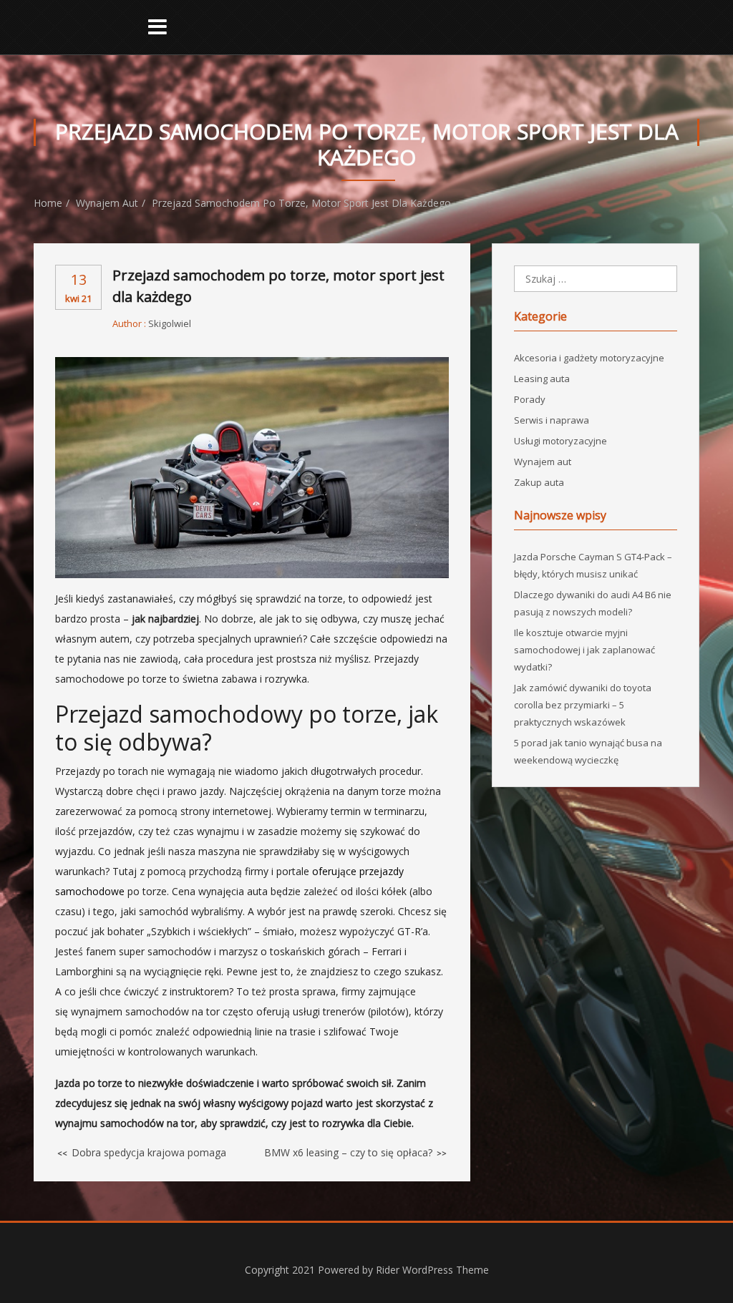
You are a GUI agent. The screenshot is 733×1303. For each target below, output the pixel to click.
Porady (529, 399)
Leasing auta (542, 378)
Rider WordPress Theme (432, 1270)
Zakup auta (539, 482)
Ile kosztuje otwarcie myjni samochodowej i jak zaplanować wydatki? (584, 649)
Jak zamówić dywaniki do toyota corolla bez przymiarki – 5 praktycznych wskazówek (582, 704)
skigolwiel (169, 323)
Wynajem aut (107, 203)
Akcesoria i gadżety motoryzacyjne (589, 357)
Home (48, 203)
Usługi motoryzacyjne (560, 440)
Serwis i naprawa (551, 420)
